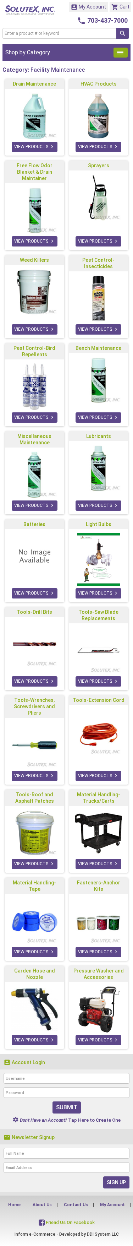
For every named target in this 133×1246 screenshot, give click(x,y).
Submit (66, 1107)
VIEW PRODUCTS (34, 147)
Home (14, 1204)
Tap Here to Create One (66, 1120)
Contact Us (76, 1204)
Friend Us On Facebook (70, 1222)
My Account (88, 7)
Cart (120, 7)
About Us (42, 1204)
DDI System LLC (103, 1234)
